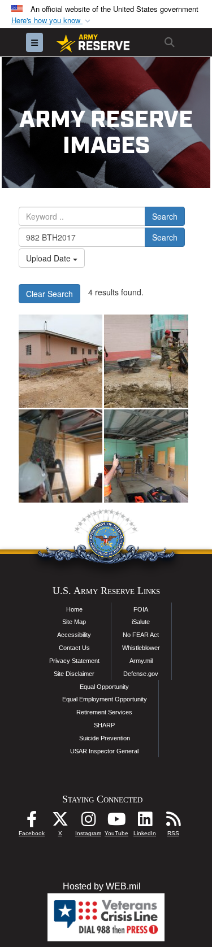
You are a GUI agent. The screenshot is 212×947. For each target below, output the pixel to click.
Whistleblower (141, 647)
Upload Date (49, 258)
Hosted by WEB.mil (102, 886)
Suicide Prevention (104, 738)
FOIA (140, 609)
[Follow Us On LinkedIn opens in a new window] (145, 822)
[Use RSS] (173, 822)
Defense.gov (140, 673)
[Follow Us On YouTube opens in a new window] (116, 822)
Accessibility (74, 634)
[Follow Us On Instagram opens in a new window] (88, 822)
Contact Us (74, 647)
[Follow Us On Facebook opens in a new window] (32, 822)
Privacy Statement (74, 660)
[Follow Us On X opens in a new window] (60, 822)
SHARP (104, 725)
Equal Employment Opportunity (104, 699)
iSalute (141, 621)
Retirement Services (104, 712)
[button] (52, 21)
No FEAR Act (141, 634)
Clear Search (49, 293)
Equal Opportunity (104, 686)
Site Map (74, 621)
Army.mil (141, 660)
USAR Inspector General (104, 751)
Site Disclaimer (74, 673)
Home (74, 609)
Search (165, 216)
